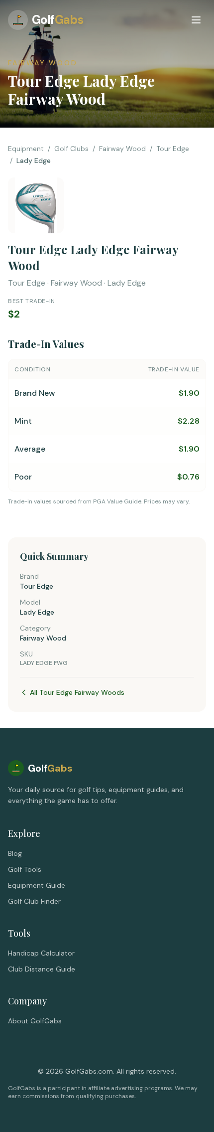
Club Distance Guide (41, 969)
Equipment (26, 148)
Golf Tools (24, 869)
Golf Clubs (71, 148)
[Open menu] (196, 20)
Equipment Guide (36, 885)
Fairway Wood (122, 148)
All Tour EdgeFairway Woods (77, 692)
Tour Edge (172, 148)
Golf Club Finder (34, 901)
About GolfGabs (35, 1020)
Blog (15, 853)
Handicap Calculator (41, 953)
